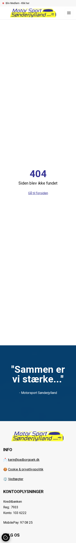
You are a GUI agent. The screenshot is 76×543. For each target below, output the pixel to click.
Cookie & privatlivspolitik (25, 469)
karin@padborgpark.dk (24, 460)
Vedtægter (15, 479)
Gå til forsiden (38, 193)
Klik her (25, 3)
